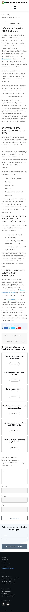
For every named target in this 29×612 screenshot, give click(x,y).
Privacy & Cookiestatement (8, 595)
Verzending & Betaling (6, 591)
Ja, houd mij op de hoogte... (14, 546)
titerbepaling (11, 299)
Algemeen (4, 561)
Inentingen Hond (6, 564)
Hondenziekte (6, 59)
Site (2, 505)
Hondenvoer (5, 559)
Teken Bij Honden (6, 566)
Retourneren (4, 593)
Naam (4, 487)
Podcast (4, 557)
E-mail (4, 496)
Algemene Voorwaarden (7, 597)
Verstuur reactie (14, 518)
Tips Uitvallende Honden (8, 568)
